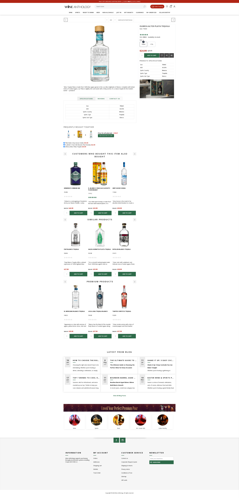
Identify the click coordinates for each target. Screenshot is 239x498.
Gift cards (124, 480)
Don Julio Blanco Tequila (121, 249)
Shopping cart (97, 465)
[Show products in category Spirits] (96, 420)
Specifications (86, 99)
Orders (95, 458)
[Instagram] (122, 440)
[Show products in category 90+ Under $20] (140, 420)
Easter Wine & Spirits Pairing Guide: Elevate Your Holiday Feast (161, 378)
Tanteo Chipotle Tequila (97, 311)
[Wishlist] (167, 6)
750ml (164, 64)
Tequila (164, 73)
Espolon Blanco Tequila (97, 249)
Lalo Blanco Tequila (120, 188)
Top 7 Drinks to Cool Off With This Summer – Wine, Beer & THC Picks (86, 378)
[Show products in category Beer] (118, 420)
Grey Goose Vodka (94, 188)
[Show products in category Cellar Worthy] (162, 420)
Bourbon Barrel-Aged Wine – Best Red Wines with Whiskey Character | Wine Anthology (123, 378)
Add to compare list (166, 55)
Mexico (164, 70)
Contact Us (115, 99)
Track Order (97, 473)
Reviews (101, 99)
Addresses (96, 462)
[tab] (86, 99)
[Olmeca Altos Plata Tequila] (66, 20)
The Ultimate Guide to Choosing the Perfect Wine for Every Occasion (123, 360)
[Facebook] (116, 440)
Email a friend (171, 55)
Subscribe (156, 462)
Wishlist (95, 469)
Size (141, 40)
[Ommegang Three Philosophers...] (173, 20)
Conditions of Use (126, 473)
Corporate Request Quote (129, 462)
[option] (75, 188)
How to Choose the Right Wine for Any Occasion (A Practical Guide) (86, 360)
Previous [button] (65, 219)
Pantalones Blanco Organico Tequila (123, 312)
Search (144, 6)
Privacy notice (125, 469)
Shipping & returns (126, 465)
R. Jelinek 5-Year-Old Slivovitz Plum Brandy (75, 189)
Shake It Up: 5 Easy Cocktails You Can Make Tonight (161, 360)
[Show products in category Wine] (74, 420)
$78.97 (116, 133)
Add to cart (151, 55)
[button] (65, 154)
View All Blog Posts (119, 395)
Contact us (124, 458)
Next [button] (134, 219)
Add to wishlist (161, 55)
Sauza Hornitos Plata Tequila (75, 249)
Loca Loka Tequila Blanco (73, 311)
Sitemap (123, 476)
